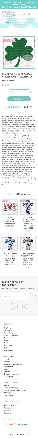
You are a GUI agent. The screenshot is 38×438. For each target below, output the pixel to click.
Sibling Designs (9, 333)
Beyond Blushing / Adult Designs (15, 390)
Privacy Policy (8, 410)
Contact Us (8, 413)
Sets (5, 369)
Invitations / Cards (10, 383)
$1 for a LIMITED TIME (11, 374)
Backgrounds (8, 367)
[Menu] (33, 13)
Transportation (9, 338)
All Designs (7, 393)
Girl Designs (8, 330)
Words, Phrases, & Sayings (13, 364)
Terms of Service (10, 405)
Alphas (6, 385)
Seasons (7, 362)
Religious (7, 348)
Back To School (9, 356)
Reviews (27, 107)
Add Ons (7, 372)
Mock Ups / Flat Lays (11, 388)
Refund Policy (8, 408)
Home (7, 22)
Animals (6, 359)
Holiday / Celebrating (11, 335)
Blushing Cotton (24, 434)
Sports (6, 340)
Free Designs (8, 350)
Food (6, 343)
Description (13, 107)
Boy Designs (8, 328)
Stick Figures (8, 345)
